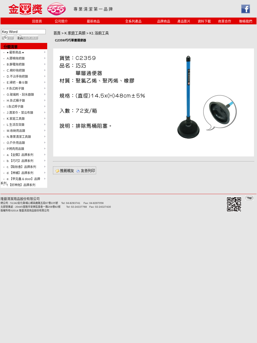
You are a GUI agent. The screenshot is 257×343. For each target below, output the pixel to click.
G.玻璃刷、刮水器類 (20, 94)
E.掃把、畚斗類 (17, 82)
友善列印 (88, 171)
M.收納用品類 (16, 131)
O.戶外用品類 (16, 143)
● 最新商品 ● (15, 52)
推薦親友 (67, 171)
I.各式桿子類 (15, 106)
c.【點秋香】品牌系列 (21, 167)
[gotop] (249, 199)
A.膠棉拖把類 (16, 58)
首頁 (56, 33)
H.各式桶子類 (16, 100)
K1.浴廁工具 (99, 33)
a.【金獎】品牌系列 (20, 155)
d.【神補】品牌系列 (20, 173)
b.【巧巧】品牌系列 (20, 161)
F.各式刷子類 (15, 88)
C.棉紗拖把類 (16, 70)
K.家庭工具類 (16, 119)
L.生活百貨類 (15, 125)
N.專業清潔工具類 (19, 137)
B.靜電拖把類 (16, 64)
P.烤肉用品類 (15, 149)
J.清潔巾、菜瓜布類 (20, 113)
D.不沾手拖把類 (17, 76)
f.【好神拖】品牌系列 (21, 185)
